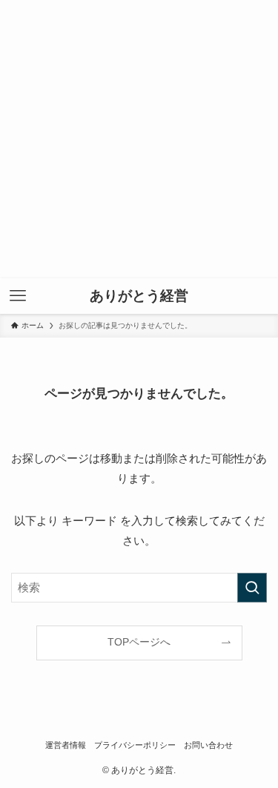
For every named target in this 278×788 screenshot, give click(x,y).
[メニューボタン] (18, 296)
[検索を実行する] (252, 588)
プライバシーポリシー (135, 745)
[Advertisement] (139, 139)
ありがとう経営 (139, 296)
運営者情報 (65, 745)
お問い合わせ (208, 745)
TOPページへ (139, 642)
